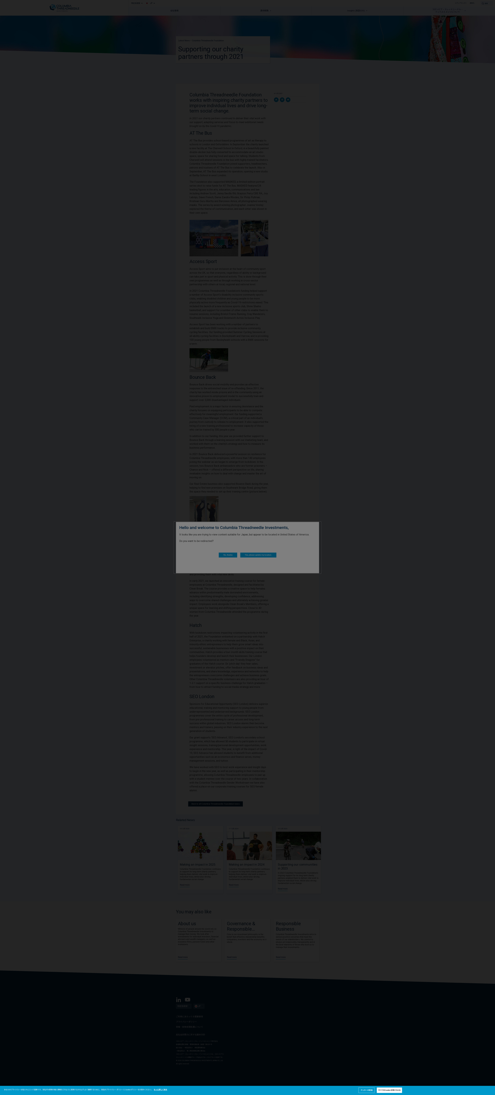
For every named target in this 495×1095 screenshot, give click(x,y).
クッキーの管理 (367, 1090)
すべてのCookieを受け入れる (389, 1090)
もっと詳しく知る (160, 1090)
